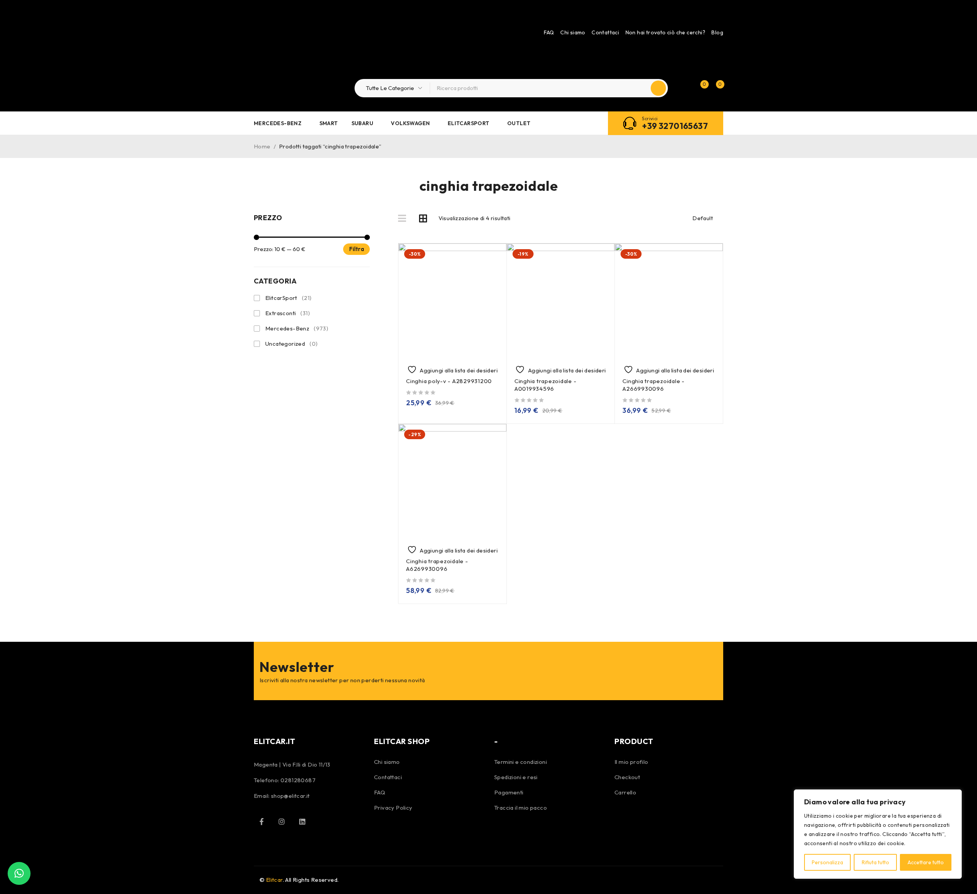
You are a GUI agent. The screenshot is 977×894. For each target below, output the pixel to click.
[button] (19, 873)
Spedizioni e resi (516, 777)
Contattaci (605, 32)
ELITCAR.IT (274, 741)
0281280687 (298, 780)
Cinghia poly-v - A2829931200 (449, 381)
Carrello (625, 792)
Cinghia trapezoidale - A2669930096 (653, 384)
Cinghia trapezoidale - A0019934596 (545, 384)
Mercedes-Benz (296, 328)
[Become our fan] (261, 821)
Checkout (627, 777)
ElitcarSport (288, 297)
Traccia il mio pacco (520, 807)
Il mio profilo (631, 761)
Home (262, 146)
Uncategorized (291, 343)
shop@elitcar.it (290, 795)
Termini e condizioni (520, 761)
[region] (878, 834)
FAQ (549, 32)
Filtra (356, 249)
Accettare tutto (926, 862)
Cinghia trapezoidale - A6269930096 (437, 564)
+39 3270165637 (675, 125)
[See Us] (281, 821)
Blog (717, 32)
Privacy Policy (393, 807)
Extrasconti (287, 313)
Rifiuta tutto (875, 862)
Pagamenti (509, 792)
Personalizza (827, 862)
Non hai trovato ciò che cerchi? (665, 32)
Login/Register (684, 88)
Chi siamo (572, 32)
